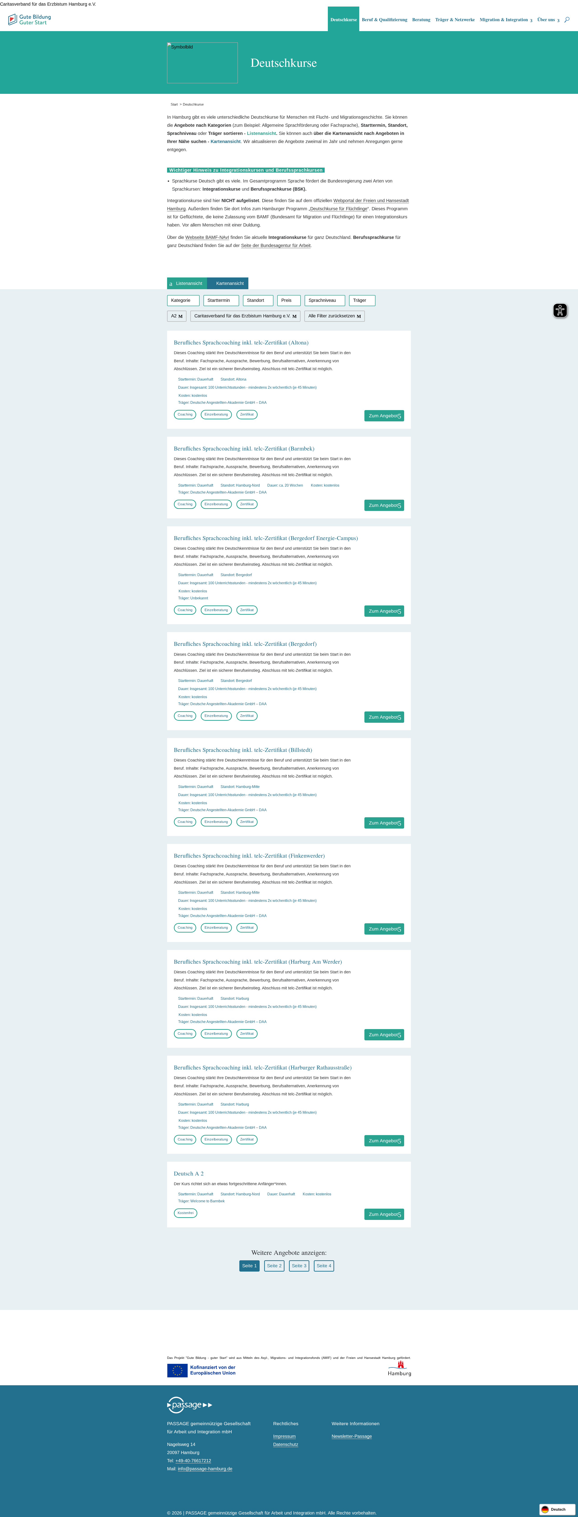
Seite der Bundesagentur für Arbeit (276, 245)
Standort (255, 300)
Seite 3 (299, 1265)
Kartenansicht (230, 283)
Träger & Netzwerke (455, 19)
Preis (286, 300)
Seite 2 (274, 1265)
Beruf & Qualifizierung (384, 19)
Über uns (546, 19)
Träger (359, 300)
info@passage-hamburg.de (205, 1468)
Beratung (421, 19)
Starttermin (218, 300)
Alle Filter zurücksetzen (331, 315)
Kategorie (180, 300)
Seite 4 (324, 1265)
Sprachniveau (322, 300)
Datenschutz (285, 1444)
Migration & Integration (504, 19)
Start (172, 104)
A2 (174, 315)
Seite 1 (249, 1265)
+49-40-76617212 (193, 1460)
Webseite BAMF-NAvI (207, 237)
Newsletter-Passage (352, 1436)
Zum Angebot (383, 415)
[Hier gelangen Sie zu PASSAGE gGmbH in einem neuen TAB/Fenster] (189, 1412)
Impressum (284, 1436)
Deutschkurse (344, 19)
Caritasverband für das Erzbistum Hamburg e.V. (242, 315)
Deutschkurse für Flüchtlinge (338, 208)
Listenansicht (189, 283)
